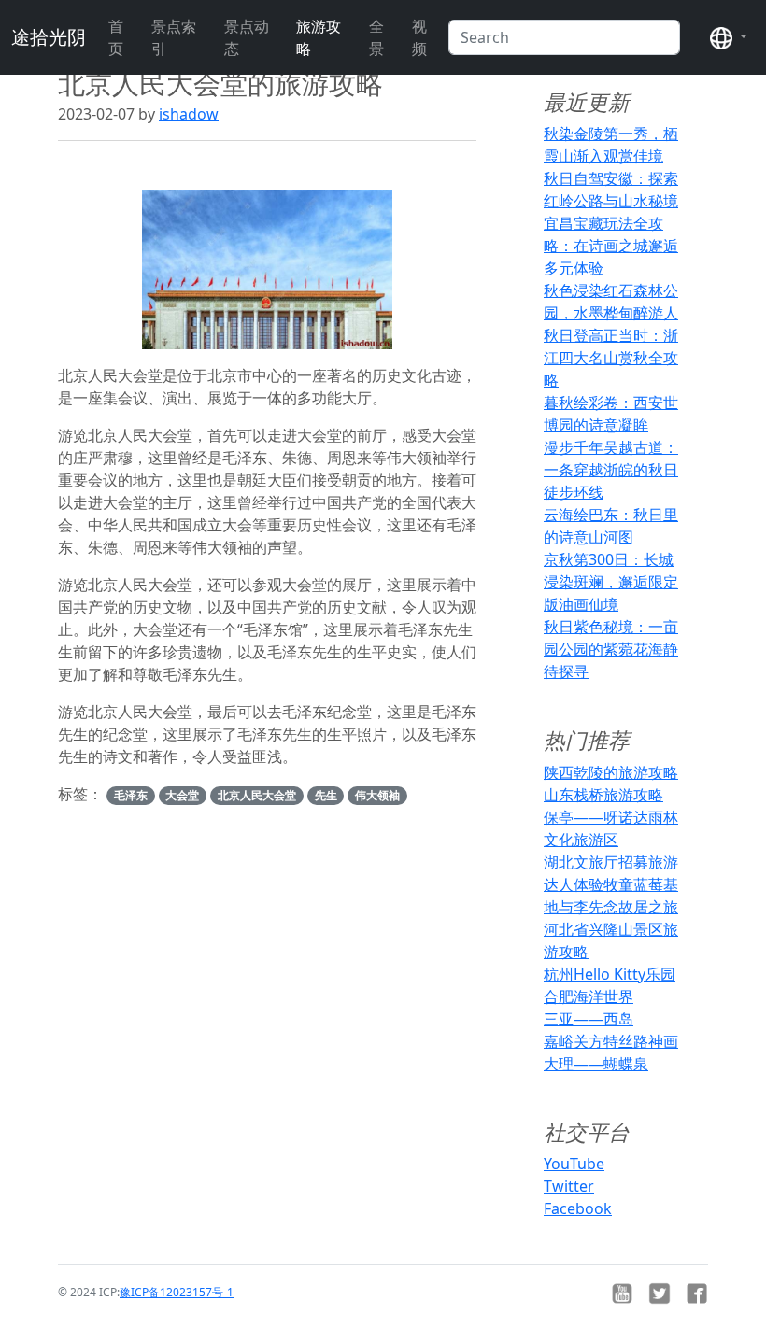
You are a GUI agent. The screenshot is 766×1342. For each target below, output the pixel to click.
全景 (376, 37)
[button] (728, 37)
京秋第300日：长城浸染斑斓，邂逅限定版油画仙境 (611, 581)
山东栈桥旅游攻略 (603, 794)
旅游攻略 (318, 37)
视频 (419, 37)
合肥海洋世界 (588, 996)
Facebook (578, 1208)
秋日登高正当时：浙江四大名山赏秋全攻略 (611, 357)
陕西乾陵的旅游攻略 (611, 772)
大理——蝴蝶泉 (596, 1063)
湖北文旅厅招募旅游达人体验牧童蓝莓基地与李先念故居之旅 (611, 884)
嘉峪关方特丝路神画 (611, 1041)
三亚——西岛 (588, 1019)
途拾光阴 (48, 36)
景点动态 (246, 37)
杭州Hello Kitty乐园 (609, 974)
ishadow (189, 114)
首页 (115, 37)
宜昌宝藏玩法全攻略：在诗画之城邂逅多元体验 (611, 245)
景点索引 (173, 37)
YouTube (574, 1163)
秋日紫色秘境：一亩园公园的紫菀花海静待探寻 (611, 649)
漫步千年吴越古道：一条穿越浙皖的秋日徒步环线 (611, 469)
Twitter (569, 1186)
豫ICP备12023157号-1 (177, 1292)
